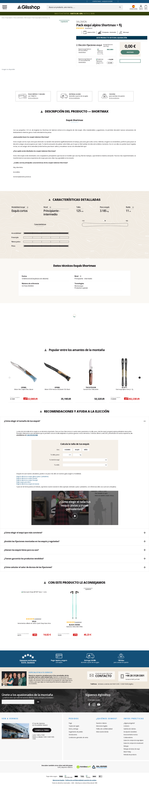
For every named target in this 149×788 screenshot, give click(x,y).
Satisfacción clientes (130, 729)
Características (82, 52)
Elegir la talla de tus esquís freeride (26, 478)
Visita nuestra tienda (102, 732)
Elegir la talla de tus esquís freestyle (27, 480)
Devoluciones (73, 735)
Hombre (67, 450)
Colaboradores (128, 737)
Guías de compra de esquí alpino (133, 740)
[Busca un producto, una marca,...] (120, 7)
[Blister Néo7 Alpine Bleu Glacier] (23, 372)
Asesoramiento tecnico (131, 735)
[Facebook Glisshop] (89, 705)
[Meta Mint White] (74, 605)
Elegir (110, 63)
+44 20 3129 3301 (134, 675)
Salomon (81, 21)
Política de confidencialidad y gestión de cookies (80, 780)
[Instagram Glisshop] (94, 705)
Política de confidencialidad (104, 729)
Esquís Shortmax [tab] (74, 120)
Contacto (126, 726)
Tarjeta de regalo (74, 726)
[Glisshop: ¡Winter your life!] (28, 7)
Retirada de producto (130, 755)
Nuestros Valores (101, 723)
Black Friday (127, 752)
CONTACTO (103, 676)
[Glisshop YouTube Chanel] (98, 705)
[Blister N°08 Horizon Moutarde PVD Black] (57, 372)
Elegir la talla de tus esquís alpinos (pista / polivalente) (32, 476)
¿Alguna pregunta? (129, 723)
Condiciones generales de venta (78, 737)
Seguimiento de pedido (76, 732)
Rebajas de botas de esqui (132, 749)
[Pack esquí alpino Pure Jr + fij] (124, 372)
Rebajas (126, 746)
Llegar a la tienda (42, 730)
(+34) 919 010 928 (32, 435)
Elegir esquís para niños (23, 482)
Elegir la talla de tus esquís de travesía (27, 484)
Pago (70, 723)
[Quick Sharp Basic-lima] (34, 603)
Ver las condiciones (33, 98)
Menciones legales (101, 726)
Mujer (77, 450)
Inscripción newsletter (130, 732)
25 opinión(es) (88, 28)
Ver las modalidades (74, 98)
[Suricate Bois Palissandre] (91, 372)
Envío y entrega (73, 729)
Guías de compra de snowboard (133, 743)
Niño (86, 450)
